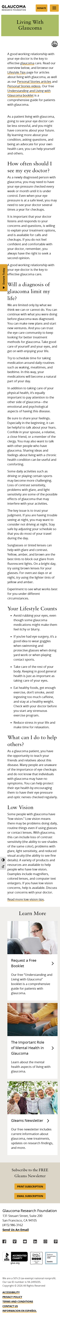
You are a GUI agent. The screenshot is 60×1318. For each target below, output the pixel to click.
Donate (41, 8)
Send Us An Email (15, 1230)
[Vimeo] (14, 1241)
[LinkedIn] (35, 1241)
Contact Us (10, 1306)
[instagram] (45, 1241)
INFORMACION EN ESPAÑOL (19, 1310)
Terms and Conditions (17, 1301)
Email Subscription (30, 1196)
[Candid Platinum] (51, 1258)
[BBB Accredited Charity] (15, 1258)
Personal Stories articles (34, 81)
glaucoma (27, 63)
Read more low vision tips (25, 899)
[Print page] (55, 44)
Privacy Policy (12, 1297)
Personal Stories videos (23, 86)
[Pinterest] (56, 1241)
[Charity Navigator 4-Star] (36, 1258)
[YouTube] (25, 1241)
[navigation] (30, 1301)
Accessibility (11, 1292)
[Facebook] (4, 1241)
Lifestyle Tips (16, 72)
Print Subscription (30, 1186)
